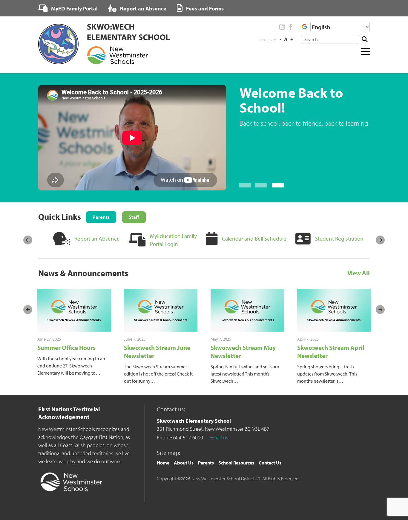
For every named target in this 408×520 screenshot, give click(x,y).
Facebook (290, 27)
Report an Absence (142, 8)
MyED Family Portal (74, 8)
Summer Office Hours (66, 347)
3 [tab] (278, 185)
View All (358, 273)
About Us (184, 463)
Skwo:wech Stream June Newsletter (157, 351)
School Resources (236, 463)
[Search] (364, 39)
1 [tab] (245, 185)
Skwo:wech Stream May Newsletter (243, 351)
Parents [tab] (101, 217)
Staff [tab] (134, 217)
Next (380, 240)
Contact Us (270, 463)
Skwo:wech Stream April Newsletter (330, 351)
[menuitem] (68, 8)
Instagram (282, 27)
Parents (206, 463)
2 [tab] (261, 185)
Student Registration (339, 238)
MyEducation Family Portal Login (173, 239)
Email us (219, 437)
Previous (27, 240)
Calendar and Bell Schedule (254, 238)
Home (163, 463)
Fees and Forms (204, 8)
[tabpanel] (204, 138)
